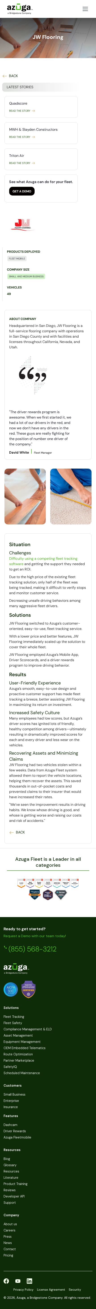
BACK (13, 76)
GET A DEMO (22, 191)
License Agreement (51, 1290)
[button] (84, 8)
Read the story (19, 111)
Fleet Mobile (17, 258)
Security (75, 1290)
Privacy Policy (23, 1290)
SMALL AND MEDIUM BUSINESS (26, 276)
